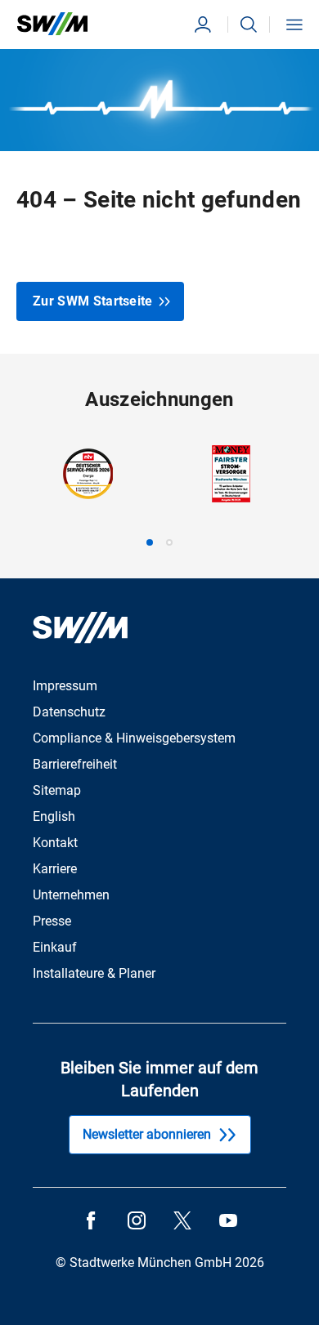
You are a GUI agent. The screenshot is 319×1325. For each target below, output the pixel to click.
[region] (159, 495)
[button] (248, 24)
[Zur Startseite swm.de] (52, 24)
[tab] (149, 542)
